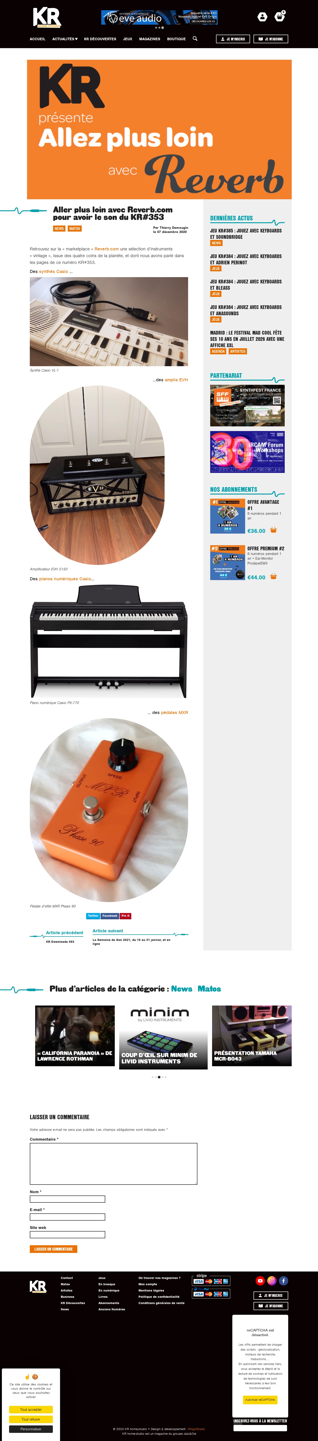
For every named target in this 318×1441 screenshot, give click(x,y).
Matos (74, 228)
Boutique (176, 39)
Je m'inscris (236, 39)
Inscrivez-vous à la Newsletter (260, 1421)
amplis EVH (176, 380)
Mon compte (148, 1284)
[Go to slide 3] (162, 27)
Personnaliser (30, 1429)
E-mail (37, 1209)
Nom (35, 1191)
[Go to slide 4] (162, 1077)
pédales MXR (174, 712)
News (59, 228)
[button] (196, 39)
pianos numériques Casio (65, 579)
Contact (67, 1278)
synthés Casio (53, 271)
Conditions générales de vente (162, 1303)
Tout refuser (31, 1419)
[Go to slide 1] (156, 28)
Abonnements (108, 1303)
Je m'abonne (274, 39)
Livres (103, 1297)
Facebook (109, 916)
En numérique (108, 1290)
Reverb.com (107, 249)
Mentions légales (151, 1290)
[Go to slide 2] (159, 28)
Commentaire (44, 1139)
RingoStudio (196, 1429)
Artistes (237, 351)
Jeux (127, 39)
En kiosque (106, 1284)
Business (67, 1297)
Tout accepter (31, 1409)
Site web (38, 1227)
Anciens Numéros (111, 1309)
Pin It (125, 916)
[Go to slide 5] (165, 1077)
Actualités (63, 39)
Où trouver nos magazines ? (159, 1278)
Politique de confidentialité (159, 1297)
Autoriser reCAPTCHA (260, 1400)
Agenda (218, 351)
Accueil (37, 39)
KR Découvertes (100, 39)
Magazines (149, 39)
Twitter (93, 916)
